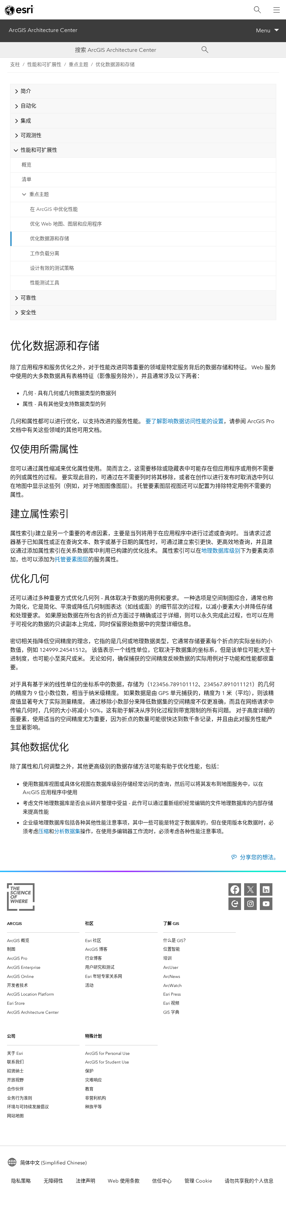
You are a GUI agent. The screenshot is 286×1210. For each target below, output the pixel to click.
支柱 (15, 65)
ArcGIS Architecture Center (43, 30)
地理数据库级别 (220, 550)
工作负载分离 (44, 253)
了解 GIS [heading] (171, 923)
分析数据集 (67, 831)
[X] (250, 889)
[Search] (205, 49)
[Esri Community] (234, 903)
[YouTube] (266, 903)
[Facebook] (234, 889)
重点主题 (39, 194)
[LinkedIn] (266, 889)
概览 (26, 165)
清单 (26, 179)
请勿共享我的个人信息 (249, 1181)
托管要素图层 (71, 559)
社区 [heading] (89, 923)
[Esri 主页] (19, 10)
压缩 (43, 831)
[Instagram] (250, 903)
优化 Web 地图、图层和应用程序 (66, 224)
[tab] (143, 91)
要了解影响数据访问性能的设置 (184, 421)
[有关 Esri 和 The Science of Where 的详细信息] (21, 898)
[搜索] (257, 9)
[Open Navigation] (276, 9)
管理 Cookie (198, 1181)
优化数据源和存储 (115, 65)
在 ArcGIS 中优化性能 (54, 209)
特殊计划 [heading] (93, 1036)
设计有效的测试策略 (52, 268)
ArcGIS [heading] (14, 923)
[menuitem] (43, 940)
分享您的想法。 (259, 857)
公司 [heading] (11, 1036)
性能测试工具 (44, 283)
